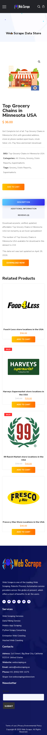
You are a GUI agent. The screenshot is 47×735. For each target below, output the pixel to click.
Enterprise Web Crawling (13, 635)
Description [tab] (23, 202)
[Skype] (29, 601)
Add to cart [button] (23, 339)
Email (6, 691)
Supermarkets (18, 163)
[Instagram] (19, 601)
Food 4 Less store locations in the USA (23, 329)
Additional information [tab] (23, 208)
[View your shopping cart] (43, 6)
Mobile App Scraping (11, 625)
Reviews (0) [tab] (23, 215)
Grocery (29, 158)
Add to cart (13, 187)
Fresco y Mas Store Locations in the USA (23, 522)
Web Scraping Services (12, 616)
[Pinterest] (24, 601)
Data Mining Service (11, 620)
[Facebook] (14, 601)
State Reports (24, 167)
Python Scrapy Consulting (14, 630)
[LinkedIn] (4, 601)
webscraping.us (19, 662)
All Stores (20, 158)
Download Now (16, 262)
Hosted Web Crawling (12, 640)
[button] (39, 62)
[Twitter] (9, 601)
